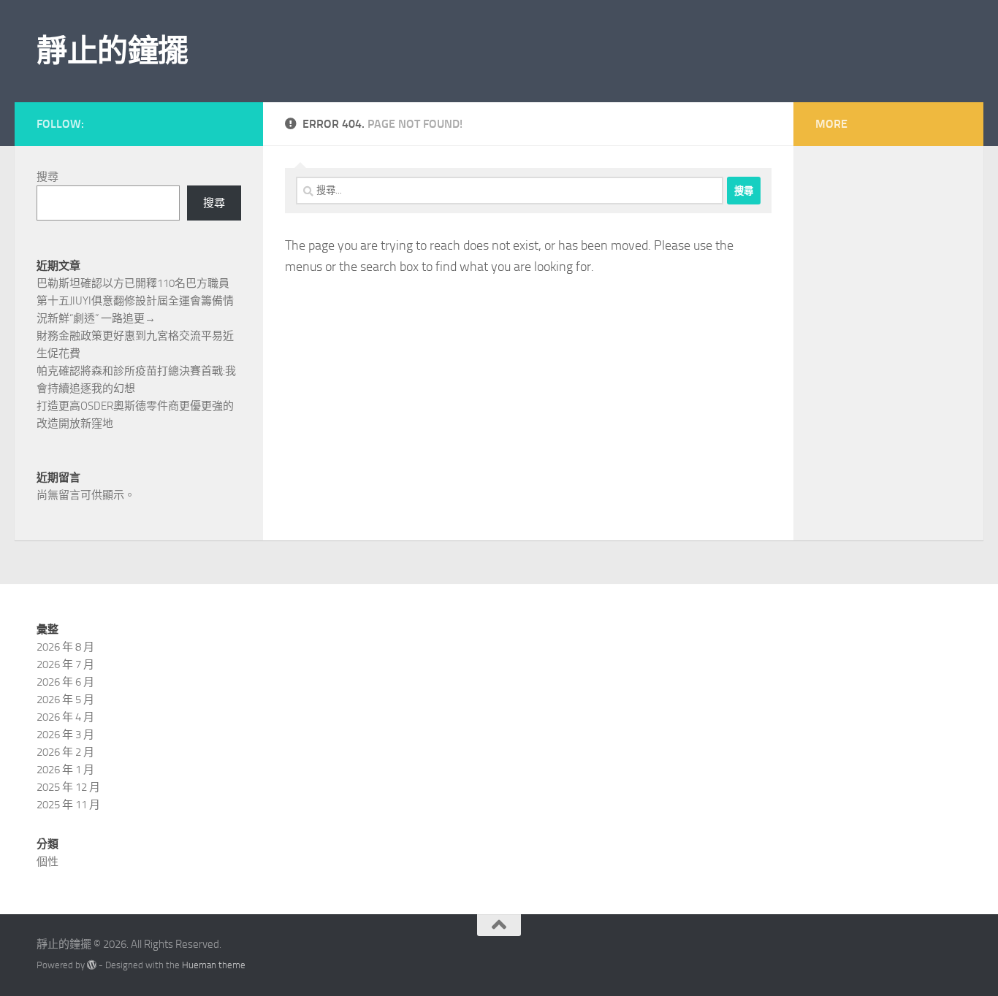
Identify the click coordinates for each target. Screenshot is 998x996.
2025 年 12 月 (68, 787)
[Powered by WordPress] (91, 965)
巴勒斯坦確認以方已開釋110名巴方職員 (133, 283)
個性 (47, 861)
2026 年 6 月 (65, 682)
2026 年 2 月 (65, 752)
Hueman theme (213, 964)
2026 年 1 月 (65, 769)
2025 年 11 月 (68, 804)
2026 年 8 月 (65, 647)
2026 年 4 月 (65, 717)
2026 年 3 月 (65, 734)
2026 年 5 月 (65, 699)
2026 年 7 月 (65, 664)
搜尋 (47, 176)
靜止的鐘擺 (112, 51)
